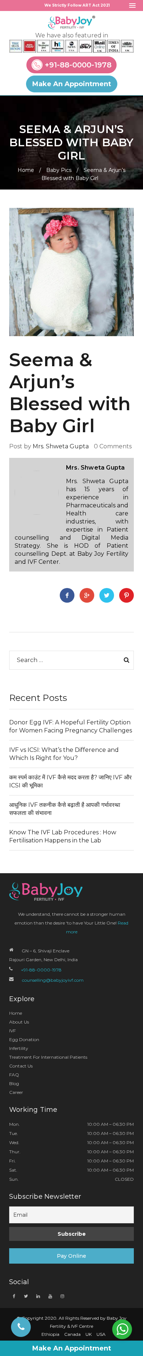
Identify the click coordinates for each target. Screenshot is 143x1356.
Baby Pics (59, 170)
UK (88, 1334)
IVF (12, 1030)
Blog (14, 1083)
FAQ (14, 1074)
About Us (19, 1022)
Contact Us (21, 1066)
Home (26, 170)
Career (16, 1092)
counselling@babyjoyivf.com (53, 980)
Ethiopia (50, 1334)
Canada (72, 1334)
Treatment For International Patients (48, 1057)
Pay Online (71, 1256)
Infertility (18, 1048)
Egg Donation (24, 1039)
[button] (132, 6)
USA (101, 1334)
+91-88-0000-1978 (78, 64)
